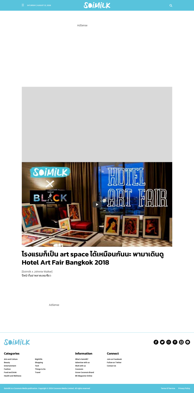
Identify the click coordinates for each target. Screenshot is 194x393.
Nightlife (38, 359)
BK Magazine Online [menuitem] (83, 376)
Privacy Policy (184, 388)
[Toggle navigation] (23, 5)
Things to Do (40, 369)
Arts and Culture (11, 359)
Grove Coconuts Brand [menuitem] (84, 372)
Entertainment (10, 366)
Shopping (39, 362)
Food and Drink (10, 372)
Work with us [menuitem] (80, 366)
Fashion (7, 369)
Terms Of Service (168, 388)
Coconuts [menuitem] (79, 369)
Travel (37, 372)
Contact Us (111, 366)
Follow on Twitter (114, 362)
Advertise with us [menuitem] (82, 362)
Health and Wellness (12, 376)
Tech (37, 366)
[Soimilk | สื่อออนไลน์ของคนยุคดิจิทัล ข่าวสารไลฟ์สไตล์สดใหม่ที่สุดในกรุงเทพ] (97, 5)
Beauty (7, 362)
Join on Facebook (114, 359)
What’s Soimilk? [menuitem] (81, 359)
